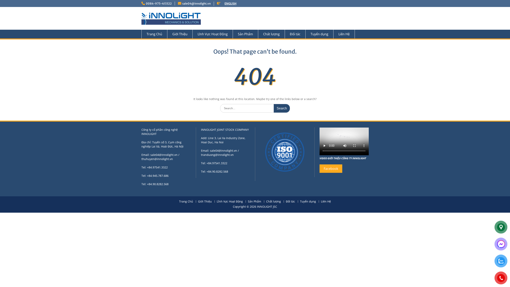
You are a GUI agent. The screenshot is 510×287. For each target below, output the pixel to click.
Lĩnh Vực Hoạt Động (213, 34)
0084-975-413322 (159, 3)
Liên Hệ (344, 34)
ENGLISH (230, 3)
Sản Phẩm (245, 34)
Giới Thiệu (179, 34)
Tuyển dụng (319, 34)
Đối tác (295, 34)
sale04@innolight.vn (196, 3)
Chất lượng (271, 34)
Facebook (331, 168)
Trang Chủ (154, 34)
